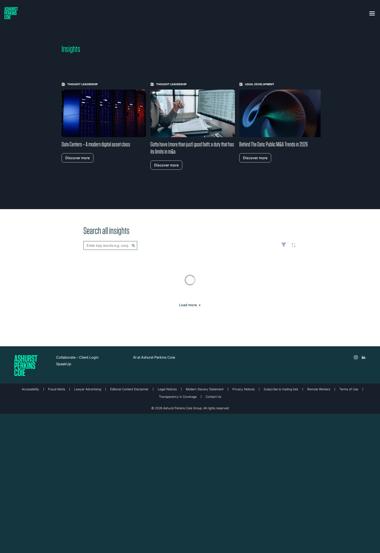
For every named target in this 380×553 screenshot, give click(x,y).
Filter (283, 246)
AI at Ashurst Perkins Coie (154, 357)
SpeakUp (63, 364)
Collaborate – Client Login (77, 357)
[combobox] (110, 245)
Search (133, 245)
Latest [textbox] (292, 248)
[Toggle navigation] (372, 12)
